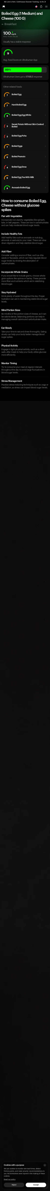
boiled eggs (14, 146)
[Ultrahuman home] (4, 6)
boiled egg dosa (17, 167)
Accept (35, 1185)
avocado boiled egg (18, 188)
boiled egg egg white (19, 115)
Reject (14, 1185)
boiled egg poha (17, 136)
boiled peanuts (16, 156)
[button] (46, 6)
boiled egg (14, 94)
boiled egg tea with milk (20, 177)
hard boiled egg (16, 105)
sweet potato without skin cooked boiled (25, 125)
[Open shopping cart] (41, 6)
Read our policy (9, 1179)
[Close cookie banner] (44, 1165)
